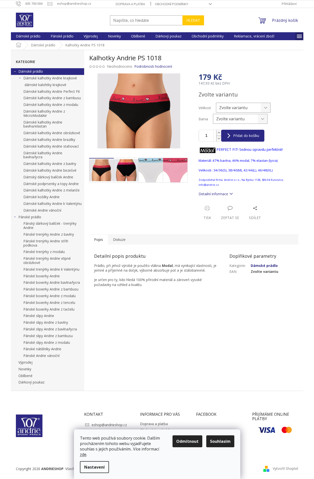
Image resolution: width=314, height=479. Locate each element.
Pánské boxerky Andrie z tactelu (48, 309)
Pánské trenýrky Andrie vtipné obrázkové (47, 260)
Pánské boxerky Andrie (41, 276)
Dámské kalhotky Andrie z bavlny (49, 163)
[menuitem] (28, 36)
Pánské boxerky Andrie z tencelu (49, 302)
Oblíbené (25, 375)
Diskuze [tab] (119, 239)
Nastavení (94, 467)
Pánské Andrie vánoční (41, 355)
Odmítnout (187, 441)
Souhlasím (220, 441)
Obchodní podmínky (171, 4)
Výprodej (25, 362)
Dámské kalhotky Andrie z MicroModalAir (44, 113)
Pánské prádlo (29, 217)
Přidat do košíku (246, 135)
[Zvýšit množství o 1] (218, 133)
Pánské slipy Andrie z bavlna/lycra (50, 329)
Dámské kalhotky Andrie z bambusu (52, 98)
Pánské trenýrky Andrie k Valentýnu (51, 269)
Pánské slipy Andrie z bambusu (48, 335)
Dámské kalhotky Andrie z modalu (50, 104)
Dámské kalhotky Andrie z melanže (51, 190)
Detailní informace (213, 194)
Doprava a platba (130, 4)
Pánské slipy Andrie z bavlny (45, 322)
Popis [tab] (98, 239)
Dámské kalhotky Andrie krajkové (50, 78)
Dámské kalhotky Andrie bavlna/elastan (42, 124)
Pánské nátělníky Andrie (42, 349)
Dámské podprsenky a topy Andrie (51, 183)
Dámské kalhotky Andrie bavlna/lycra (42, 155)
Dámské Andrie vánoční (42, 210)
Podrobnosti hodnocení (153, 66)
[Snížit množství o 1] (218, 138)
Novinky (24, 369)
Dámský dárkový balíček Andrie (48, 177)
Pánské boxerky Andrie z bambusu (50, 289)
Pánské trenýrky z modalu (44, 251)
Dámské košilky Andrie (41, 196)
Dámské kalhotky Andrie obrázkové (51, 132)
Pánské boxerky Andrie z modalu (49, 295)
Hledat (193, 20)
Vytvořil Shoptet (285, 468)
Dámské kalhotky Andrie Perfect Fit (51, 91)
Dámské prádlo (30, 71)
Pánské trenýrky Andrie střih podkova (45, 243)
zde (83, 454)
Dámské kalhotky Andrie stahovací (51, 146)
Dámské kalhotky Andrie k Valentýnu (52, 203)
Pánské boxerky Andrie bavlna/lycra (51, 282)
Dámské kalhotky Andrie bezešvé (49, 170)
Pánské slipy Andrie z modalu (46, 342)
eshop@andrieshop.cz (109, 424)
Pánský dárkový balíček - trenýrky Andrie (49, 225)
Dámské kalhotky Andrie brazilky (49, 139)
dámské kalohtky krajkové (45, 84)
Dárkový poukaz (31, 382)
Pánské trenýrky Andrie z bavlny (48, 234)
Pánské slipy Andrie (38, 315)
